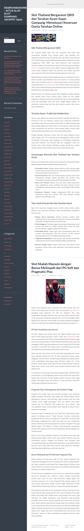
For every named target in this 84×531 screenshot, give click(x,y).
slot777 (6, 280)
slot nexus (7, 270)
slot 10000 (7, 259)
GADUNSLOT (71, 336)
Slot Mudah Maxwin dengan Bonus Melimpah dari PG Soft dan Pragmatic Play (55, 268)
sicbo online (7, 256)
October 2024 (8, 178)
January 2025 (8, 171)
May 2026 (7, 129)
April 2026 (7, 133)
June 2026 (7, 126)
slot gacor (6, 266)
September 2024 (8, 182)
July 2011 (6, 223)
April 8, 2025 (35, 275)
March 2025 (7, 164)
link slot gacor (8, 245)
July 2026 (6, 122)
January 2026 (8, 143)
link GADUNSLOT (49, 85)
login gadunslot (74, 310)
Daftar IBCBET (8, 238)
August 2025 (7, 157)
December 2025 (8, 147)
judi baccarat (7, 242)
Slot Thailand (7, 277)
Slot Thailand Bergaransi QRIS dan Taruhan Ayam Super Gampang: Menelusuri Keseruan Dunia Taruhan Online (54, 20)
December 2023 (8, 213)
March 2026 (7, 136)
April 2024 (7, 199)
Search (6, 37)
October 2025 (8, 154)
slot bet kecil (7, 304)
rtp (5, 252)
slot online (7, 273)
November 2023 (8, 216)
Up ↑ (72, 527)
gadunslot (34, 68)
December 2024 (8, 175)
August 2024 (7, 185)
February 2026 (8, 140)
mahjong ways (8, 249)
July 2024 (6, 188)
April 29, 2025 (35, 30)
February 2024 (8, 206)
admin (44, 30)
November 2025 (8, 150)
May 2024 (7, 195)
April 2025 (7, 161)
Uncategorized (8, 287)
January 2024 (8, 209)
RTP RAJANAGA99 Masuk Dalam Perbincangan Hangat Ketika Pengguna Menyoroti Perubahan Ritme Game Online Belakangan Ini (13, 81)
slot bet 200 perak (9, 263)
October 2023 (8, 220)
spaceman (6, 284)
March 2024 (7, 202)
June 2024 (7, 192)
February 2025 (8, 168)
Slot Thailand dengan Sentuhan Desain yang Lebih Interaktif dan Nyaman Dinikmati (13, 72)
